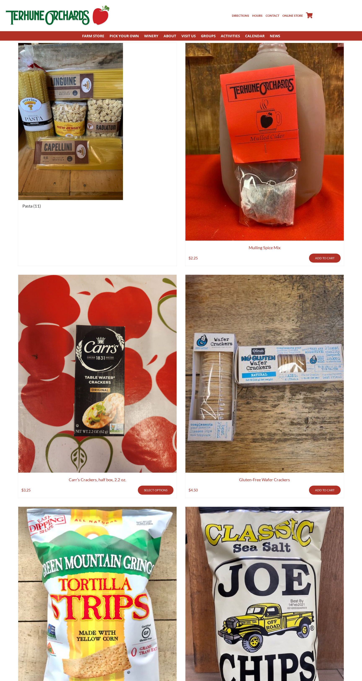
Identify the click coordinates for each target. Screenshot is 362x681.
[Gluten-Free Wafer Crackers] (264, 374)
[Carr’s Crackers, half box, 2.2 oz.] (97, 374)
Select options (155, 490)
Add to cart (325, 258)
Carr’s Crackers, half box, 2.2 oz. (97, 479)
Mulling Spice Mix (265, 247)
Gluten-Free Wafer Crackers (264, 479)
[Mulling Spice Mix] (264, 142)
